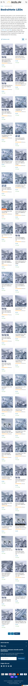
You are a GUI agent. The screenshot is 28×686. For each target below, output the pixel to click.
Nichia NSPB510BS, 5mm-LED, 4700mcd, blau (6, 455)
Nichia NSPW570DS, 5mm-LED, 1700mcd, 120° (6, 365)
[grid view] (23, 39)
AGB (20, 682)
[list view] (25, 39)
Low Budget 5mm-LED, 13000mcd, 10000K (20, 335)
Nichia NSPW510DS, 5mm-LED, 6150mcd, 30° (6, 312)
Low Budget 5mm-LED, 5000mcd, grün (20, 308)
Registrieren (21, 658)
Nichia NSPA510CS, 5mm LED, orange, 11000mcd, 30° (6, 623)
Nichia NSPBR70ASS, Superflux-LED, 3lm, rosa (7, 549)
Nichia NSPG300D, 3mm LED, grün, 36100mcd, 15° (7, 286)
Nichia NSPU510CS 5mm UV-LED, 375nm (20, 57)
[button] (7, 63)
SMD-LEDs (4, 30)
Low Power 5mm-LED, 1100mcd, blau (20, 409)
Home (2, 6)
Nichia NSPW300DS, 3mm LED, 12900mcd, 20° (6, 189)
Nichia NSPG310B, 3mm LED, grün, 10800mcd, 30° (20, 598)
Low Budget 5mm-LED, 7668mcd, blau (20, 361)
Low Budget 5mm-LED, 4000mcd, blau (20, 454)
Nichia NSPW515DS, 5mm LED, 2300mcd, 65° (6, 601)
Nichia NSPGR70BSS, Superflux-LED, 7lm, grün (7, 432)
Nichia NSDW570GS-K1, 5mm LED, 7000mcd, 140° (7, 87)
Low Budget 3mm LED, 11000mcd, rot (20, 109)
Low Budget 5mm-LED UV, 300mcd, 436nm (20, 185)
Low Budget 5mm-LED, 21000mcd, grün (7, 527)
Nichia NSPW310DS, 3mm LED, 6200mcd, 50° (20, 139)
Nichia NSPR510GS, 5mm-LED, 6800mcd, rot (20, 83)
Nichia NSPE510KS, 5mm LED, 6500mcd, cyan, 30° (20, 575)
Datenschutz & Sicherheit (12, 682)
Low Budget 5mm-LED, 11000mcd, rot (7, 136)
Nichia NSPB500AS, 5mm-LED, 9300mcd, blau (20, 286)
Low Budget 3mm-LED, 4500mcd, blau (20, 387)
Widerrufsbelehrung (18, 680)
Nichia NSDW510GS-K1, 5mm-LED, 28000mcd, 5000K (20, 212)
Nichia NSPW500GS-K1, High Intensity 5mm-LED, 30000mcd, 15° (7, 60)
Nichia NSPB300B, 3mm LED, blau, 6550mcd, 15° (7, 409)
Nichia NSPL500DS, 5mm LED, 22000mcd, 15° (6, 113)
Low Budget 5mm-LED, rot (7, 235)
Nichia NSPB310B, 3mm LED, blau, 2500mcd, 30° (20, 622)
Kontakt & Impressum (8, 680)
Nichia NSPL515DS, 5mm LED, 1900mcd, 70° (20, 553)
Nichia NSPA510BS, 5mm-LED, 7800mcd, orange (20, 163)
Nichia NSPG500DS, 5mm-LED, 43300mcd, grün (7, 262)
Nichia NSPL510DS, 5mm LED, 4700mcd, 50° (6, 338)
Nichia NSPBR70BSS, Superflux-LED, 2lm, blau (20, 527)
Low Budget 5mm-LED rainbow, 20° (7, 212)
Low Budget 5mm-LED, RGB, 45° (7, 387)
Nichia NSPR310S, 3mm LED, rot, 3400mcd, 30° (7, 162)
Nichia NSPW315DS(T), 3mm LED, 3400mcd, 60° (20, 481)
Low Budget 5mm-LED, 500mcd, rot (7, 503)
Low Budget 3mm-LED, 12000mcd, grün (20, 432)
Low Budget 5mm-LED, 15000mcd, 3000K (7, 477)
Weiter (16, 633)
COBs (10, 30)
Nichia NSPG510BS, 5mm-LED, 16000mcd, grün (20, 504)
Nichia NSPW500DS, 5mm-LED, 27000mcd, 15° (20, 239)
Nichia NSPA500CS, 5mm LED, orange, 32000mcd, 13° (6, 575)
